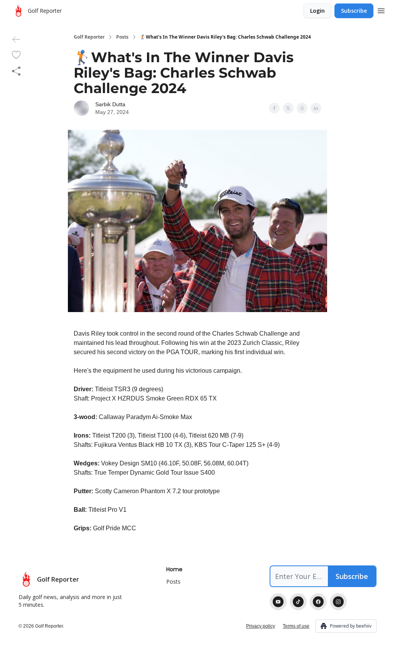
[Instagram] (338, 601)
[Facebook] (318, 601)
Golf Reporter (89, 37)
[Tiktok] (298, 601)
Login (317, 10)
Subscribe (354, 10)
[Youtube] (278, 601)
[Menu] (381, 9)
